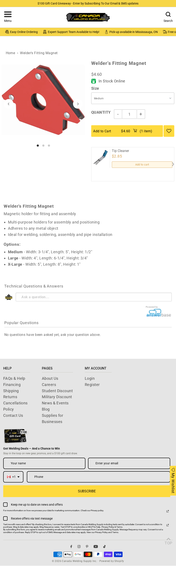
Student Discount (57, 391)
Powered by (152, 307)
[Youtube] (96, 547)
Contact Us (13, 415)
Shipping (11, 391)
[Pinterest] (87, 547)
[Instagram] (78, 547)
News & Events (55, 403)
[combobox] (13, 477)
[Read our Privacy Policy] (167, 511)
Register (92, 384)
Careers (49, 384)
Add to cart (142, 164)
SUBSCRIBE (87, 491)
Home (10, 53)
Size (95, 88)
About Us (50, 378)
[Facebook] (71, 547)
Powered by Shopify (111, 561)
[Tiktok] (104, 547)
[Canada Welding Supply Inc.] (88, 17)
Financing (12, 384)
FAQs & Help (14, 378)
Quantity (101, 112)
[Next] (78, 104)
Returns (10, 397)
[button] (7, 17)
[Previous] (9, 104)
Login (90, 378)
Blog (46, 409)
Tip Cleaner (120, 151)
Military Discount (57, 397)
